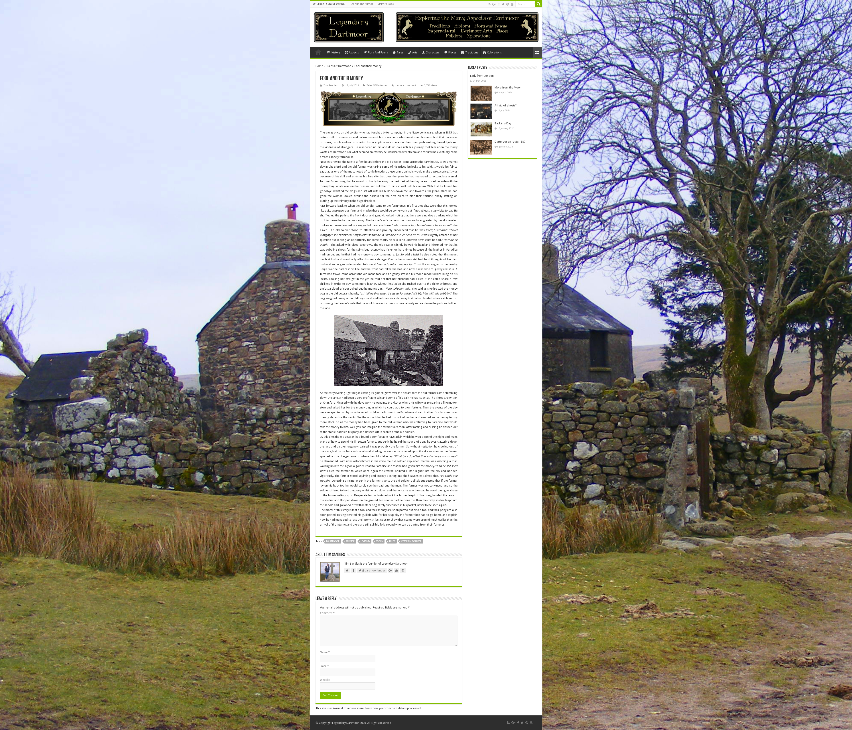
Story (379, 541)
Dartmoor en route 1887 (510, 141)
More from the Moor (508, 87)
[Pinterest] (507, 4)
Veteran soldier (411, 541)
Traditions (471, 52)
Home (318, 52)
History (335, 52)
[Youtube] (512, 4)
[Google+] (494, 4)
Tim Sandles (331, 85)
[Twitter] (503, 4)
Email (324, 666)
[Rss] (489, 4)
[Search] (538, 4)
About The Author (362, 4)
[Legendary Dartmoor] (349, 26)
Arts (414, 52)
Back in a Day (503, 123)
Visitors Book (386, 4)
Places (452, 52)
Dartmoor (333, 541)
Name (325, 652)
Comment (327, 613)
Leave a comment (406, 85)
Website (325, 679)
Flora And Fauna (378, 52)
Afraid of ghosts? (506, 105)
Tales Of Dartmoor (339, 66)
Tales (400, 52)
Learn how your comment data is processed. (393, 708)
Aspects (354, 52)
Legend (365, 541)
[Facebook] (499, 4)
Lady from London (482, 75)
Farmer (350, 541)
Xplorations (494, 52)
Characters (433, 52)
